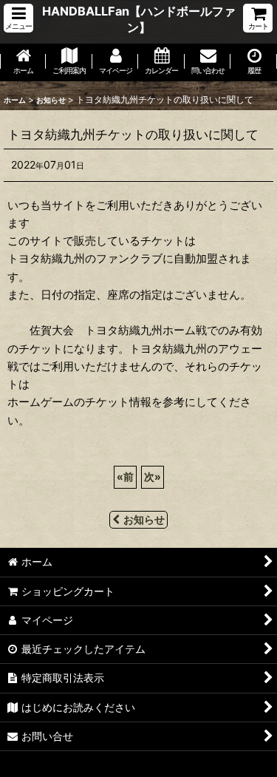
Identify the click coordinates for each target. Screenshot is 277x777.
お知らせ (144, 519)
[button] (18, 18)
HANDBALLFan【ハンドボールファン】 (139, 19)
